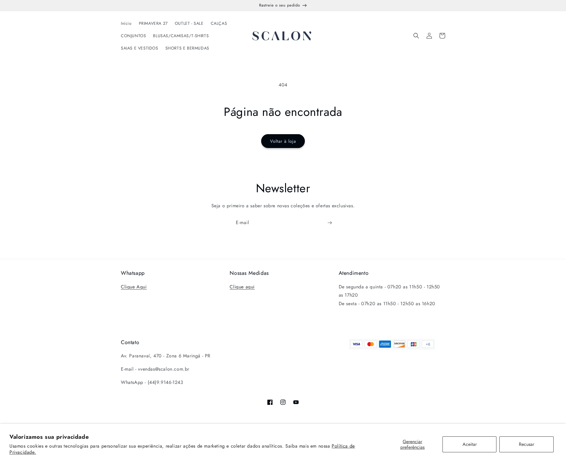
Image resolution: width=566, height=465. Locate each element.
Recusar (526, 444)
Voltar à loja (283, 141)
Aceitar (470, 444)
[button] (416, 35)
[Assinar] (329, 222)
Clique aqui (242, 286)
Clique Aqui (134, 286)
